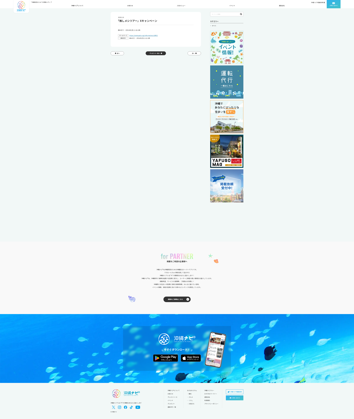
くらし (191, 400)
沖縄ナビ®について (77, 6)
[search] (241, 14)
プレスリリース (172, 397)
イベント (232, 6)
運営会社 (282, 6)
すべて (214, 26)
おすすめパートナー (210, 394)
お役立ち (191, 404)
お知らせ (130, 6)
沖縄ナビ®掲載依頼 (317, 2)
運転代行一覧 (172, 407)
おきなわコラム (192, 390)
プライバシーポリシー (211, 404)
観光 (190, 394)
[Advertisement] (226, 218)
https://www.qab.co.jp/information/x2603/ (143, 35)
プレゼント (171, 404)
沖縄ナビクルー (209, 390)
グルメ (191, 397)
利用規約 (207, 400)
